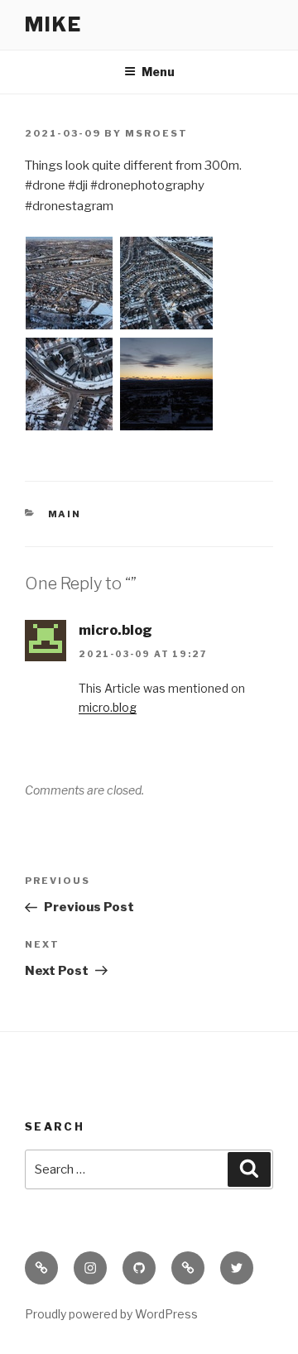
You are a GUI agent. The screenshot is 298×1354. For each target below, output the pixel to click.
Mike (53, 24)
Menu (158, 72)
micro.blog (115, 630)
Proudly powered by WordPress (111, 1314)
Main (65, 514)
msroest (156, 133)
